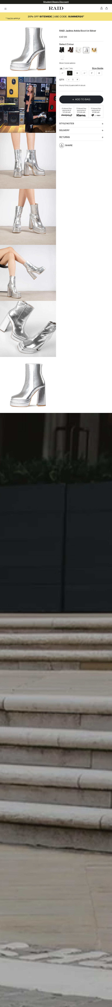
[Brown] (70, 50)
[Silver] (86, 50)
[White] (78, 50)
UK (61, 68)
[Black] (62, 50)
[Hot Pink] (62, 57)
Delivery (64, 130)
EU (71, 68)
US (66, 68)
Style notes (66, 123)
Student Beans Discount (56, 2)
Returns (64, 137)
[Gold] (94, 50)
